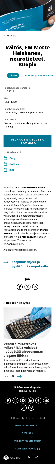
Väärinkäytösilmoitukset (28, 441)
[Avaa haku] (29, 457)
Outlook (14, 164)
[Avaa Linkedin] (31, 400)
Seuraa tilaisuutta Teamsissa (27, 141)
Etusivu (11, 36)
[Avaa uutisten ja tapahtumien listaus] (36, 457)
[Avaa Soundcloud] (46, 400)
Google (13, 158)
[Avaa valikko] (51, 457)
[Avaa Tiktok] (24, 407)
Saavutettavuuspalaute (28, 425)
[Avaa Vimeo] (31, 407)
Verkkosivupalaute (28, 450)
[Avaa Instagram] (15, 400)
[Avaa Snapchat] (38, 400)
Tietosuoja (27, 433)
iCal (11, 170)
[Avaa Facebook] (8, 400)
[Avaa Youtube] (23, 400)
